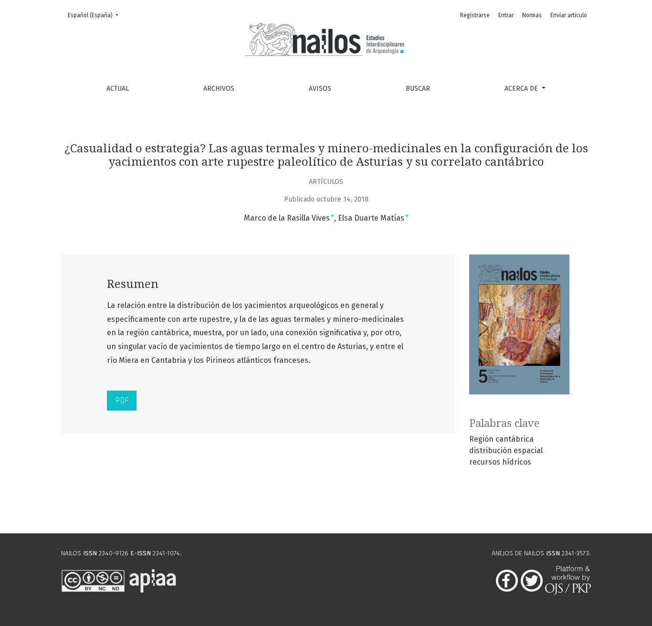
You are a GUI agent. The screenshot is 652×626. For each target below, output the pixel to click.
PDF (121, 400)
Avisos (320, 89)
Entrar (506, 15)
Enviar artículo (568, 15)
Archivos (218, 89)
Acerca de (522, 89)
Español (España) (96, 15)
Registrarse (475, 15)
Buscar (418, 89)
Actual (117, 89)
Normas (532, 15)
